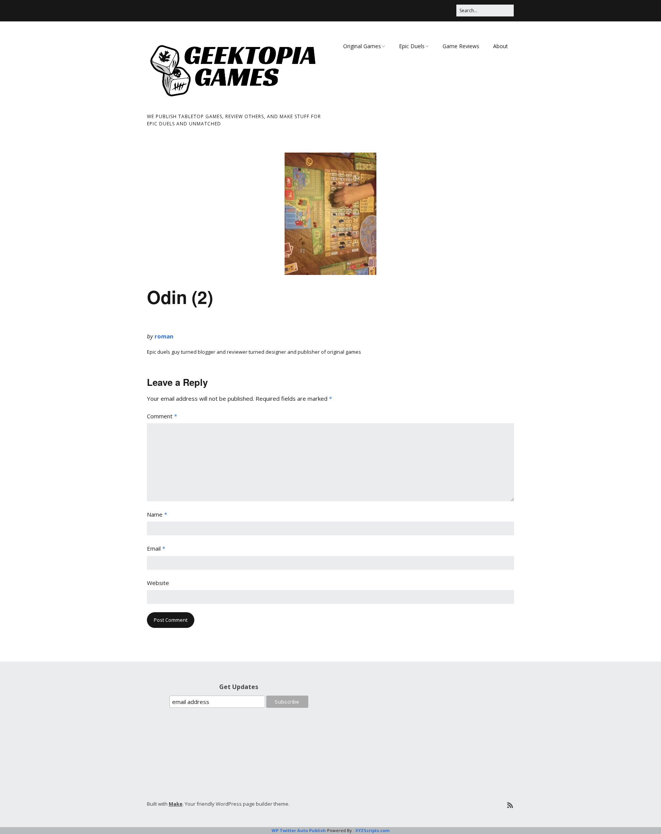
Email (156, 548)
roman (164, 336)
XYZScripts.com (372, 830)
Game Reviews (461, 46)
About (500, 46)
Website (158, 583)
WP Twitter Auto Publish (299, 830)
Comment (162, 416)
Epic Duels (412, 46)
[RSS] (510, 805)
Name (157, 514)
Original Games (362, 46)
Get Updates (238, 687)
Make (175, 803)
